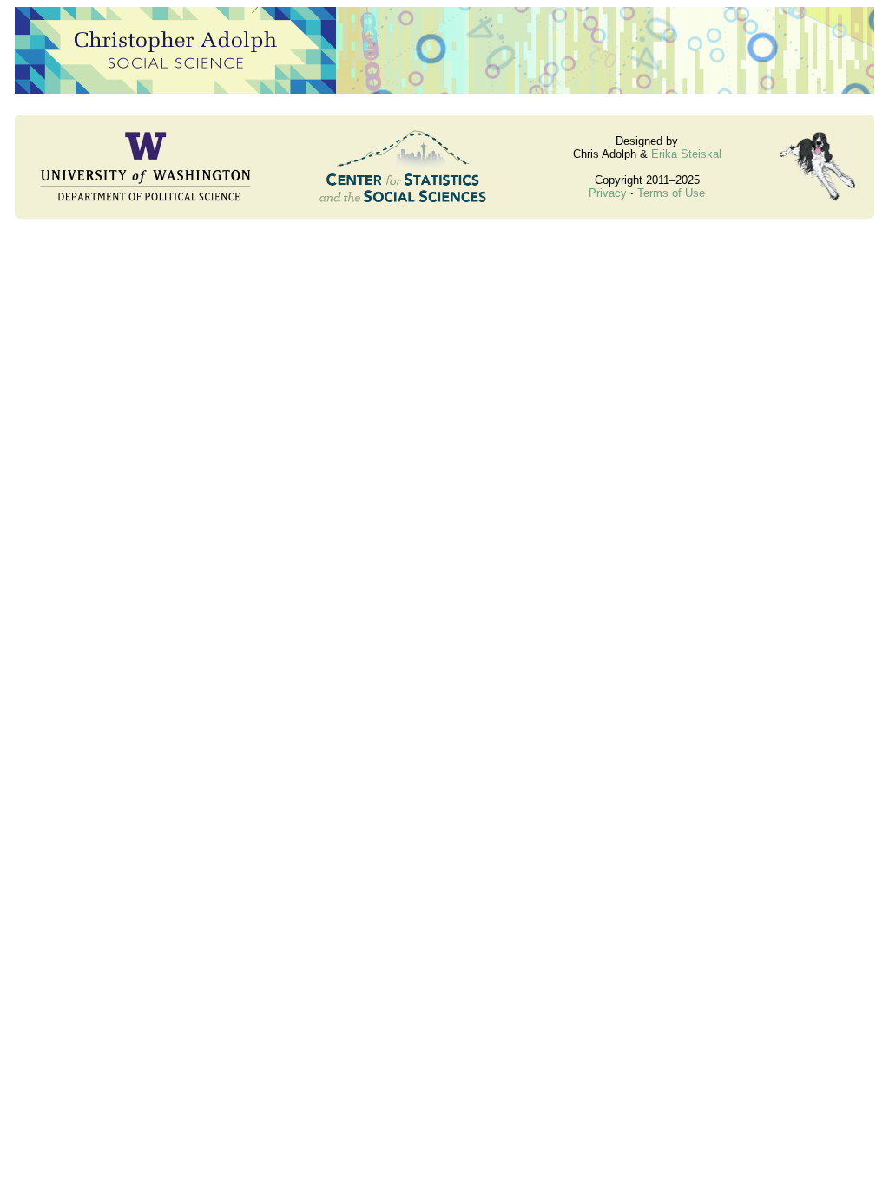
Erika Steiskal (686, 153)
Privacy (608, 193)
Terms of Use (671, 193)
